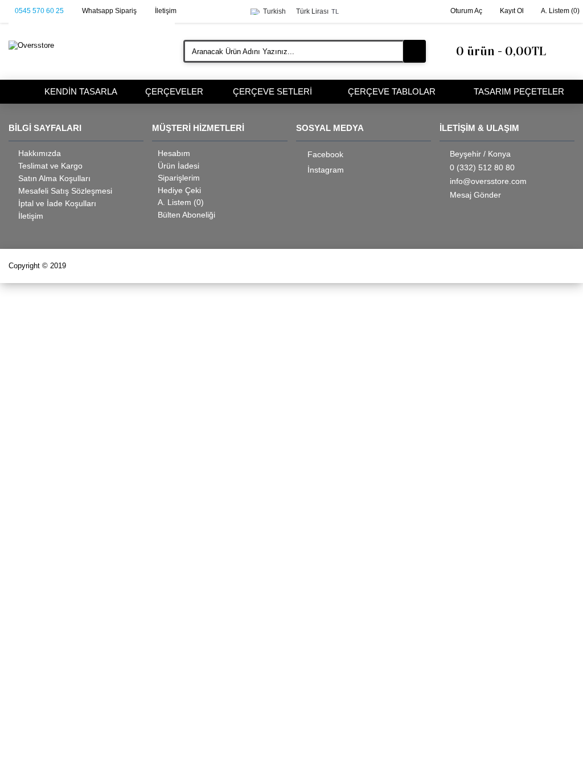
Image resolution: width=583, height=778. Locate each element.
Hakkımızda (39, 153)
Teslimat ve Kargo (50, 165)
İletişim (30, 215)
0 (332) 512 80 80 (482, 167)
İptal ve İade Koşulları (57, 203)
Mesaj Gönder (475, 194)
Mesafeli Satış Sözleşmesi (65, 190)
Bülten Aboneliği (186, 214)
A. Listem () (181, 202)
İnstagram (325, 169)
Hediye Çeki (179, 190)
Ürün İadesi (178, 165)
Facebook (325, 154)
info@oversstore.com (488, 181)
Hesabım (174, 153)
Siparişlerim (179, 177)
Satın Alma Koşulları (54, 178)
